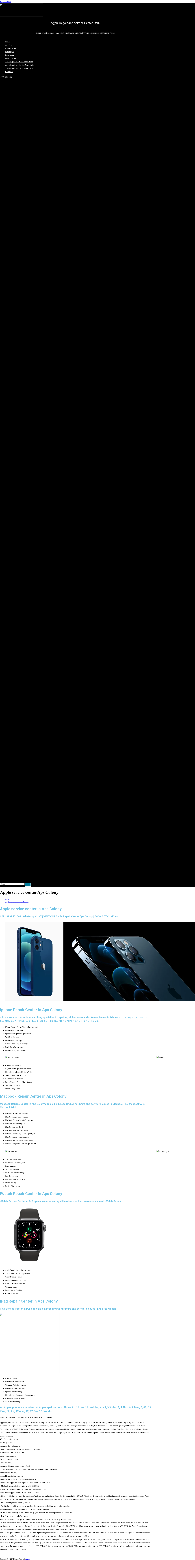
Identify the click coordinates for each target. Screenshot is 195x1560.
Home (7, 42)
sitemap (27, 1559)
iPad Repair (9, 52)
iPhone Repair (10, 48)
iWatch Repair (10, 58)
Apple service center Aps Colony (17, 902)
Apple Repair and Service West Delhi (19, 62)
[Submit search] (28, 885)
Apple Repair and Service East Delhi (19, 68)
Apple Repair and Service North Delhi (19, 65)
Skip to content (5, 2)
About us (8, 45)
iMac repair (9, 55)
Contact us (9, 72)
